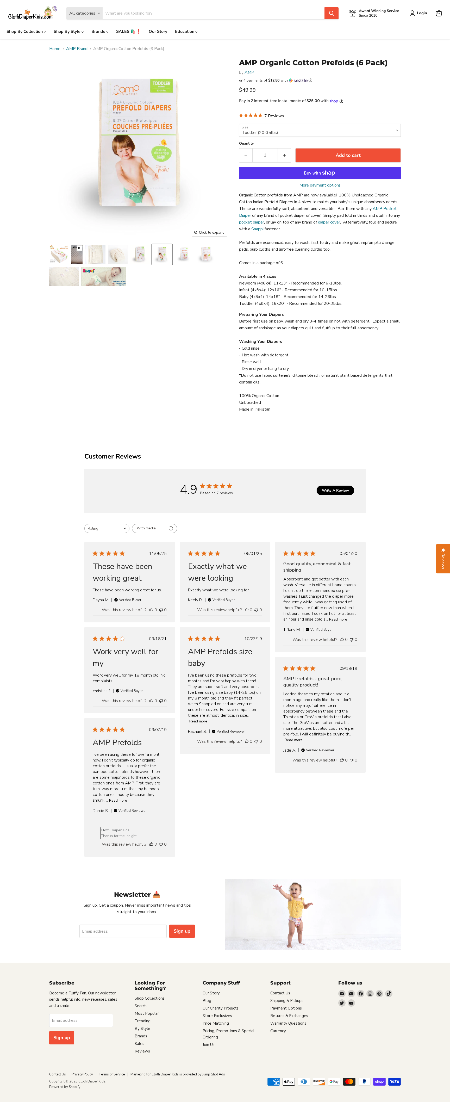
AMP (249, 72)
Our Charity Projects (221, 1008)
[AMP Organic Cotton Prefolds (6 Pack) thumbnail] (59, 254)
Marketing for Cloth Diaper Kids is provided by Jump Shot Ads (177, 1074)
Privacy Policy (82, 1074)
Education (185, 31)
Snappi (257, 229)
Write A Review (335, 490)
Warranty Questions (288, 1023)
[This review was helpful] (151, 844)
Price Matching (216, 1023)
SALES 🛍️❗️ (128, 31)
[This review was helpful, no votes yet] (151, 610)
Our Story (158, 31)
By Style (142, 1028)
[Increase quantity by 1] (284, 155)
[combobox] (106, 528)
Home (54, 48)
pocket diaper (251, 222)
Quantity (246, 143)
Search (141, 1005)
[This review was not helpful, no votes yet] (161, 610)
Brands (98, 31)
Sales (139, 1043)
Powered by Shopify (64, 1087)
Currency (278, 1030)
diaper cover (329, 222)
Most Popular (147, 1013)
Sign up (182, 931)
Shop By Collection (25, 31)
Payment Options (286, 1008)
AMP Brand (77, 48)
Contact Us (280, 993)
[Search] (331, 13)
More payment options (320, 185)
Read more (338, 619)
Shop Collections (150, 998)
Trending (143, 1021)
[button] (320, 80)
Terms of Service (112, 1074)
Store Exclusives (217, 1015)
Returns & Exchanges (289, 1015)
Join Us (209, 1044)
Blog (207, 1000)
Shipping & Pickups (286, 1000)
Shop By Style (68, 31)
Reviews (142, 1051)
